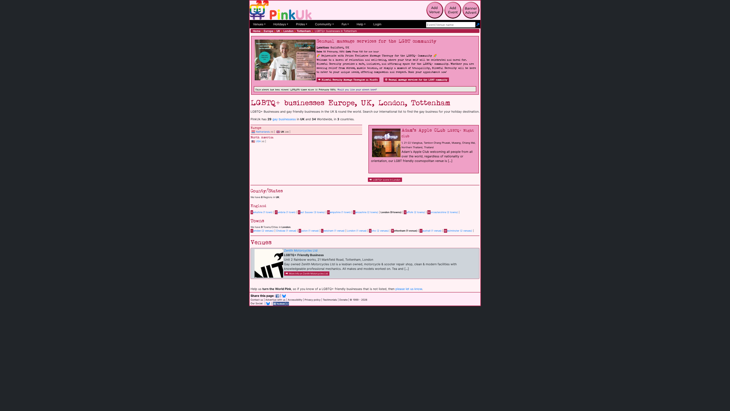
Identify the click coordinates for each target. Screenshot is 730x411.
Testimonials (330, 299)
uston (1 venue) (309, 230)
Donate (343, 299)
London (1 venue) (357, 230)
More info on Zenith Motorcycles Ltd (308, 273)
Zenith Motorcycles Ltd (300, 250)
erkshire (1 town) (262, 212)
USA (258, 141)
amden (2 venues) (262, 230)
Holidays (279, 24)
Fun (344, 24)
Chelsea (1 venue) (286, 230)
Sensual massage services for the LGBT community (418, 79)
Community (323, 24)
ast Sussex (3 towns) (311, 212)
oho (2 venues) (379, 230)
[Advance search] (477, 25)
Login (377, 24)
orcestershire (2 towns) (443, 212)
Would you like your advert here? (357, 89)
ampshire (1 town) (339, 212)
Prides (300, 24)
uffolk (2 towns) (414, 212)
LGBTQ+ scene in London (386, 179)
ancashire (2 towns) (366, 212)
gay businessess (284, 119)
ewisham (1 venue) (333, 230)
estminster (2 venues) (458, 230)
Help (360, 24)
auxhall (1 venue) (430, 230)
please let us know (408, 289)
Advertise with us (275, 299)
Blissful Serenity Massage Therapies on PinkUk (350, 79)
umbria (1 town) (285, 212)
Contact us (257, 299)
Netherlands (263, 131)
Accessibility (295, 299)
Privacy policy (313, 299)
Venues (258, 24)
